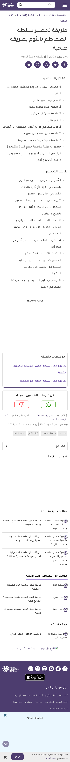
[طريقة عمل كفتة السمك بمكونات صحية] (56, 610)
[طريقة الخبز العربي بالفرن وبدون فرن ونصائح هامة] (56, 598)
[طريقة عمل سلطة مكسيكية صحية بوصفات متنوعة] (56, 541)
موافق (17, 757)
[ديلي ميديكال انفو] (8, 5)
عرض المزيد (19, 433)
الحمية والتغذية (26, 15)
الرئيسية (62, 15)
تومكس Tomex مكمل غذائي (26, 634)
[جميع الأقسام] (65, 4)
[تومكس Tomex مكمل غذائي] (56, 636)
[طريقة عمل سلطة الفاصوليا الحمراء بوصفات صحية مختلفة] (56, 559)
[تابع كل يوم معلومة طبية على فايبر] (35, 649)
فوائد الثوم (33, 433)
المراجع (60, 446)
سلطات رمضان (49, 433)
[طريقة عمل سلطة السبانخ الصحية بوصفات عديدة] (56, 525)
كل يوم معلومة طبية (42, 415)
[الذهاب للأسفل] (5, 744)
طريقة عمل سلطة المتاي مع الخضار (43, 381)
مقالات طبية (47, 15)
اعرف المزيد (51, 758)
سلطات (62, 433)
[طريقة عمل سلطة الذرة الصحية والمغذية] (56, 585)
